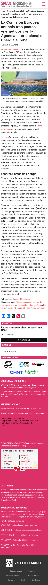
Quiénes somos (16, 571)
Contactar (36, 580)
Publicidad (31, 571)
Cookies (24, 580)
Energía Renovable (19, 305)
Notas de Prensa (12, 575)
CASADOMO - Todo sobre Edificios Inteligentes (19, 525)
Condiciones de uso (31, 575)
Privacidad (12, 580)
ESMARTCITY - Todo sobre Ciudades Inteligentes (19, 540)
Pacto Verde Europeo (35, 308)
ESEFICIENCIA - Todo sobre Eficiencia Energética (19, 535)
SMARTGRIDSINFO (16, 4)
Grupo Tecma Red (32, 512)
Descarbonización (24, 302)
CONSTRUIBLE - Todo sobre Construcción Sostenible (21, 530)
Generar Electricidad (15, 11)
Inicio (3, 11)
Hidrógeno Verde (35, 305)
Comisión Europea (12, 49)
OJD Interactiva (35, 408)
